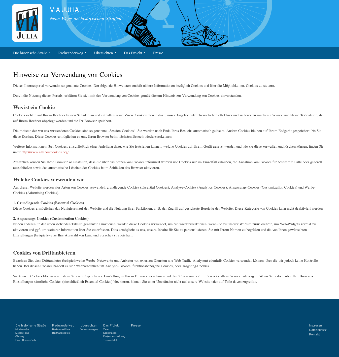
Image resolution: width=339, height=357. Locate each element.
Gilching (19, 336)
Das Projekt (133, 52)
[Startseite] (27, 23)
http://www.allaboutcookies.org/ (45, 151)
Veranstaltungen (89, 329)
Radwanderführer (61, 329)
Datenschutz (318, 329)
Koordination (109, 332)
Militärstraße (22, 329)
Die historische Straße (30, 52)
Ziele (105, 329)
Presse (158, 52)
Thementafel (110, 340)
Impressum (317, 325)
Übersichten (104, 52)
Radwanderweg (71, 52)
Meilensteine (22, 332)
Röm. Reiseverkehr (25, 340)
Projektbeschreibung (114, 336)
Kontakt (314, 334)
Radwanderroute (61, 332)
